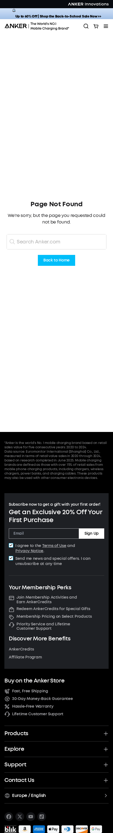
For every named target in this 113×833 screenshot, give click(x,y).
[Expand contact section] (106, 780)
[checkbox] (11, 545)
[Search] (86, 26)
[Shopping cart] (96, 26)
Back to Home (56, 260)
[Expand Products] (106, 733)
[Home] (38, 26)
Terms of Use (54, 545)
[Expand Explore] (106, 749)
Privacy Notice (29, 551)
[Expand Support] (106, 764)
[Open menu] (106, 26)
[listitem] (8, 816)
